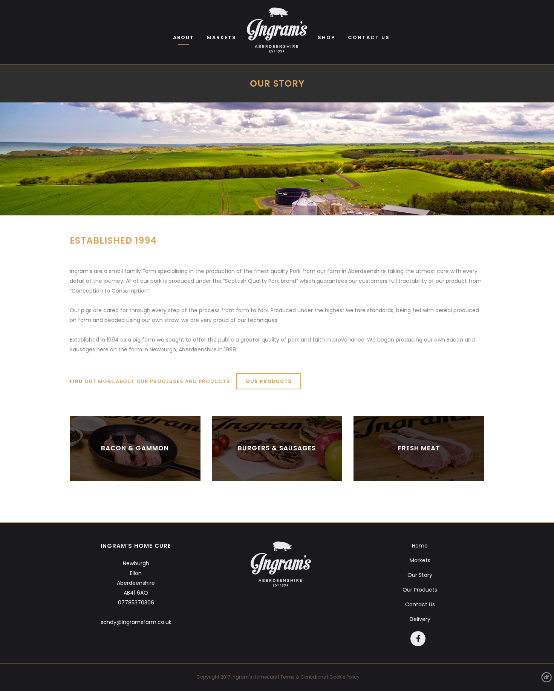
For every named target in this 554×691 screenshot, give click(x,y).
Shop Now (135, 448)
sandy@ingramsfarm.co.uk (136, 622)
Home (420, 545)
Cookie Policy (344, 677)
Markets (420, 560)
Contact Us (420, 604)
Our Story (419, 575)
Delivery (420, 619)
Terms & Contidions (303, 677)
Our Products (269, 381)
